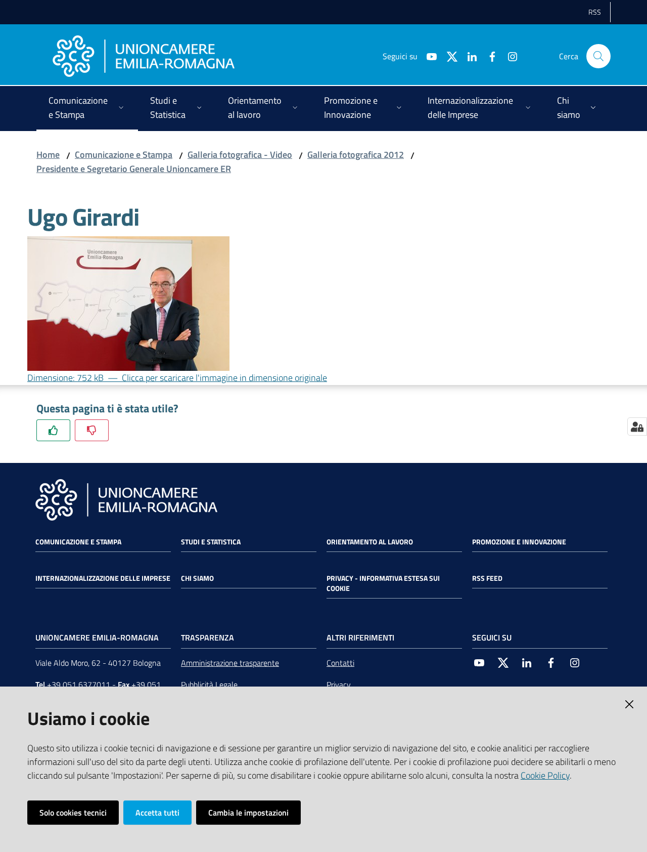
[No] (92, 430)
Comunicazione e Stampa (123, 154)
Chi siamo (197, 578)
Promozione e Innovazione (519, 542)
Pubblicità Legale (209, 684)
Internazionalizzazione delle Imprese (102, 578)
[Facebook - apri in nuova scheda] (488, 56)
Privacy (339, 684)
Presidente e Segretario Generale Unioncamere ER (133, 169)
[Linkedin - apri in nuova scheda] (468, 56)
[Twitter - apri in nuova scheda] (448, 56)
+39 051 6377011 (78, 684)
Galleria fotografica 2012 (355, 154)
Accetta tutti (157, 812)
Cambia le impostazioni (248, 812)
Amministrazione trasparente (230, 663)
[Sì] (53, 430)
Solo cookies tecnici (73, 812)
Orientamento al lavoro (370, 542)
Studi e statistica (211, 542)
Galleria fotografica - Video (240, 154)
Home (48, 154)
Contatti (340, 663)
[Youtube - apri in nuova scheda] (428, 56)
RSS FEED (487, 578)
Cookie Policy (545, 775)
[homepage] (144, 56)
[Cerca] (598, 56)
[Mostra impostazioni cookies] (637, 426)
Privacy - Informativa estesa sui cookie (383, 583)
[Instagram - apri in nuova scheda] (508, 56)
